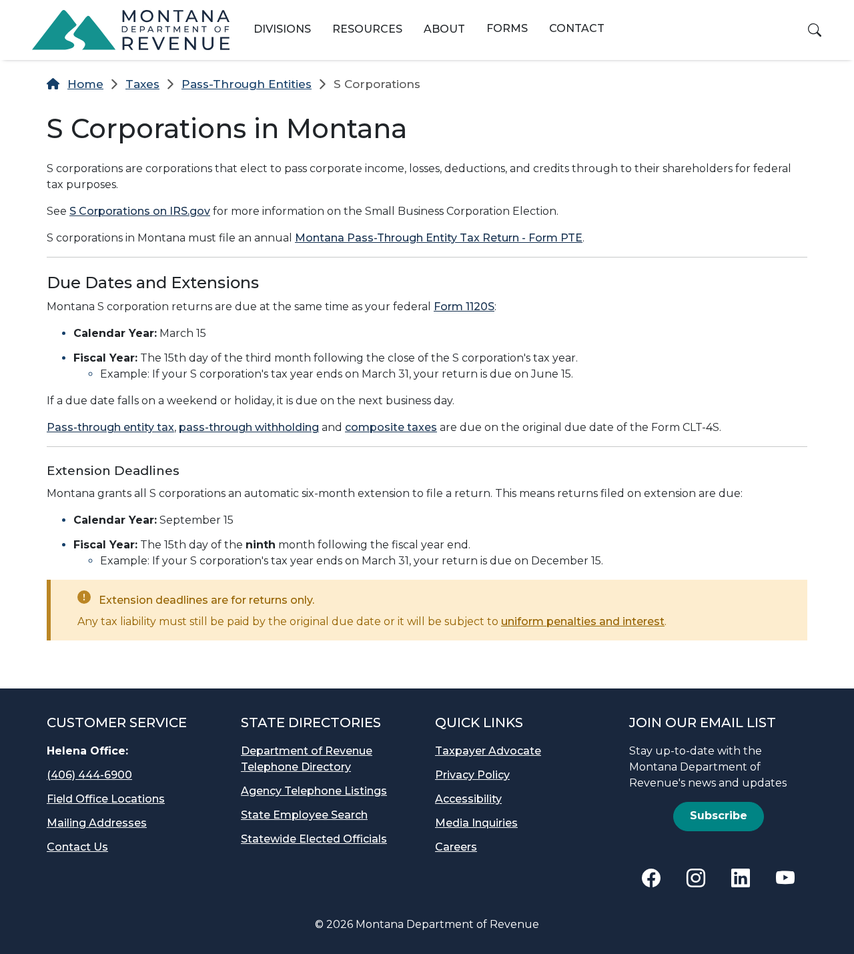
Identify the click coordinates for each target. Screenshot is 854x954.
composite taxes (391, 427)
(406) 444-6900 (89, 775)
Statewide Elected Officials (314, 839)
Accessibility (468, 799)
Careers (456, 847)
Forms (507, 28)
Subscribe (718, 815)
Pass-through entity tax (110, 427)
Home (85, 84)
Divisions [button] (282, 29)
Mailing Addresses (97, 823)
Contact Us (77, 847)
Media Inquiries (476, 823)
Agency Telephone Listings (314, 791)
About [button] (444, 29)
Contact (576, 28)
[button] (814, 30)
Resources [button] (367, 29)
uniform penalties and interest (583, 621)
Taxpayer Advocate (488, 751)
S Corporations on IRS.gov (139, 211)
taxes (142, 84)
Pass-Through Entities (246, 84)
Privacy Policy (472, 775)
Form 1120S (464, 306)
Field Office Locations (106, 799)
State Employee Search (304, 815)
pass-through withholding (249, 427)
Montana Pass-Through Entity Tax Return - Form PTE (438, 237)
